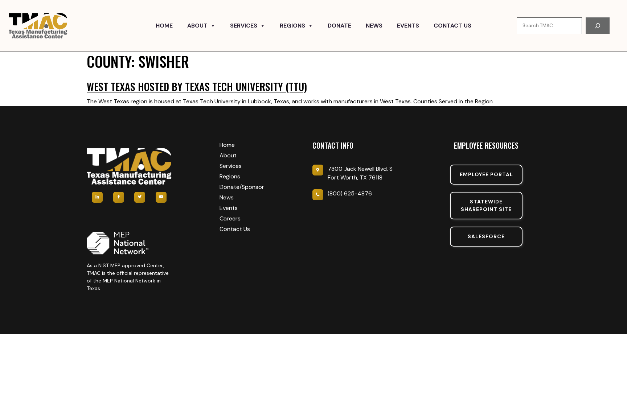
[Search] (598, 25)
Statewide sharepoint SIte (486, 205)
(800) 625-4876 (350, 193)
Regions (292, 25)
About (197, 25)
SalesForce (486, 236)
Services (243, 25)
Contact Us (452, 25)
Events (408, 25)
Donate (339, 25)
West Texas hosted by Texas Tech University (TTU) (197, 86)
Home (164, 25)
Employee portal (486, 174)
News (374, 25)
